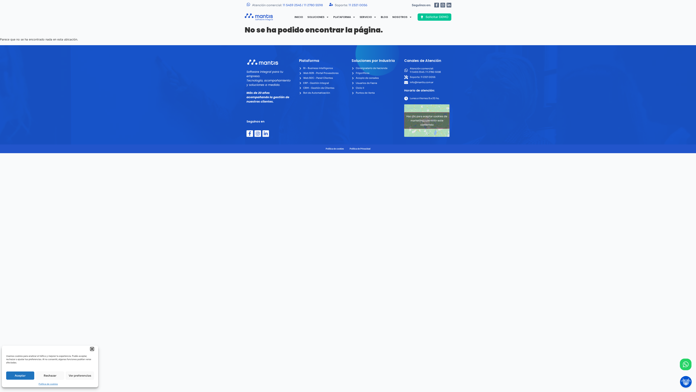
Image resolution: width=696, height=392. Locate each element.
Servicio (366, 17)
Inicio (299, 17)
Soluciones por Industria (373, 60)
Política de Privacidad (360, 149)
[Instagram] (442, 5)
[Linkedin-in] (449, 5)
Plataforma (342, 17)
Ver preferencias (80, 375)
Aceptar (20, 375)
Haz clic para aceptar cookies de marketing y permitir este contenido (426, 120)
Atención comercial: (287, 5)
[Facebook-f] (436, 5)
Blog (384, 17)
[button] (92, 349)
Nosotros (399, 17)
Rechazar (50, 375)
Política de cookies (48, 384)
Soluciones (315, 17)
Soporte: (351, 5)
